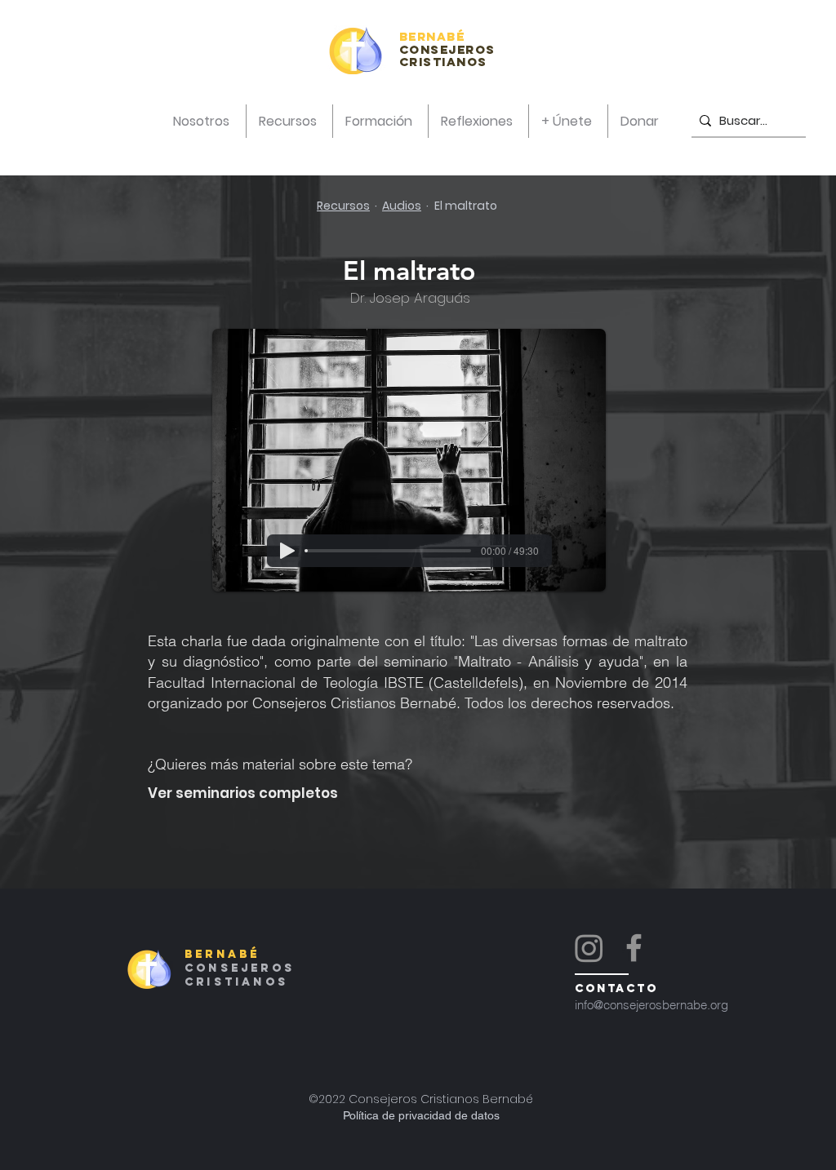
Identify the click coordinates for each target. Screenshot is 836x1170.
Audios (401, 205)
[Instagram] (589, 947)
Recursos (343, 205)
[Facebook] (634, 947)
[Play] (287, 551)
